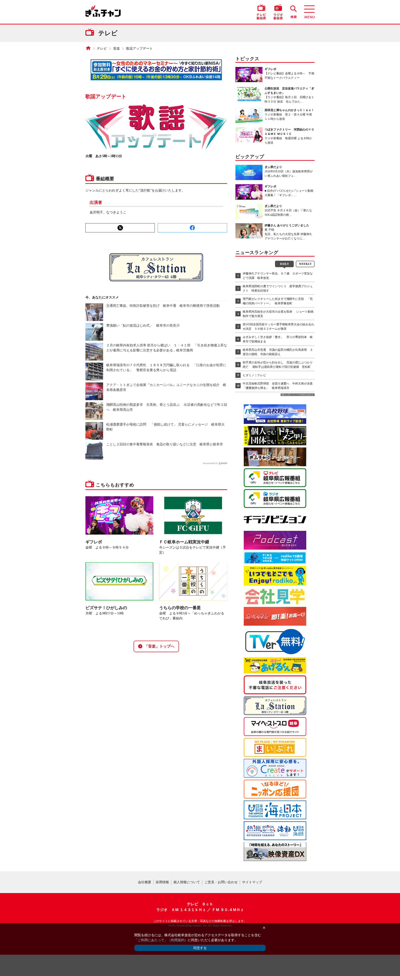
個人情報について (186, 882)
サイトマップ (252, 882)
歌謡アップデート (139, 48)
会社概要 (144, 882)
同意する (200, 948)
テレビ (102, 48)
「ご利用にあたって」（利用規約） (161, 940)
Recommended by (210, 463)
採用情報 (162, 882)
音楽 (116, 48)
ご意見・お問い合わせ (221, 882)
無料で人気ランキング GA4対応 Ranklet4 (296, 395)
